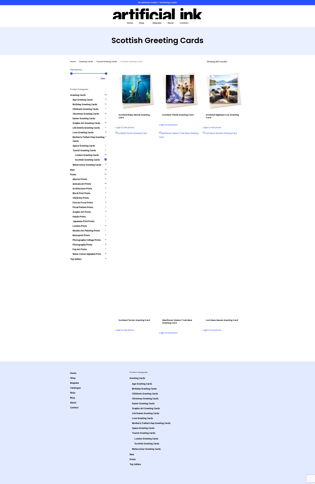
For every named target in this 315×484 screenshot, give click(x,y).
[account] (237, 13)
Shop (72, 378)
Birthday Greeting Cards (85, 104)
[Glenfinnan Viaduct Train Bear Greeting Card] (180, 223)
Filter (103, 79)
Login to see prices (124, 127)
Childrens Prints (81, 198)
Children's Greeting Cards (85, 109)
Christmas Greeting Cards (86, 113)
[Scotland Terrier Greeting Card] (136, 223)
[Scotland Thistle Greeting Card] (180, 89)
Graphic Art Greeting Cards (86, 123)
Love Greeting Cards (83, 132)
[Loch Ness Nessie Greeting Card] (224, 223)
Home (73, 61)
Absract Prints (80, 179)
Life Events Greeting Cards (86, 127)
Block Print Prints (81, 193)
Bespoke (74, 383)
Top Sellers (76, 259)
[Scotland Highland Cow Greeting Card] (224, 89)
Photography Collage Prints (87, 240)
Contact (74, 407)
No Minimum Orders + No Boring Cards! (157, 2)
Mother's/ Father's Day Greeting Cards (88, 139)
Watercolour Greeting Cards (87, 165)
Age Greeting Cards (83, 99)
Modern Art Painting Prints (86, 230)
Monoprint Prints (81, 235)
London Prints (80, 226)
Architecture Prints (82, 188)
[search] (230, 13)
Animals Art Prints (82, 184)
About (73, 402)
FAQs (72, 392)
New (72, 170)
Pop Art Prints (80, 249)
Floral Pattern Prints (83, 207)
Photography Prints (82, 244)
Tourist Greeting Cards (106, 61)
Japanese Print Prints (83, 221)
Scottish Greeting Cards (87, 159)
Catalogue (75, 388)
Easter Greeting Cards (84, 118)
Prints (73, 174)
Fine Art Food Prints (83, 202)
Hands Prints (79, 216)
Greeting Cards (86, 61)
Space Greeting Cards (84, 145)
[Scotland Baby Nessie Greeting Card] (136, 89)
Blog (72, 397)
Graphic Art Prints (82, 212)
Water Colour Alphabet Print (87, 254)
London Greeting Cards (87, 155)
